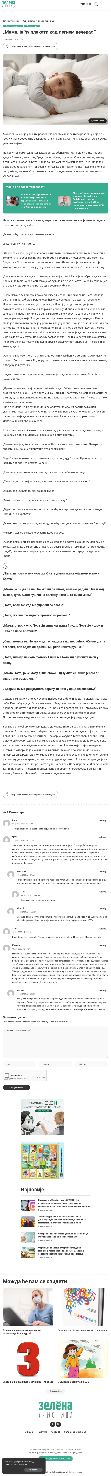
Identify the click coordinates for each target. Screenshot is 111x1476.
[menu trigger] (104, 4)
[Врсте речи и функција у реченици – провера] (28, 1359)
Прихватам (33, 1470)
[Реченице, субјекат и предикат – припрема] (83, 1307)
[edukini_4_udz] (42, 1160)
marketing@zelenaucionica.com (55, 1458)
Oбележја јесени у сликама (73, 1382)
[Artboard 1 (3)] (42, 1117)
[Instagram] (58, 1424)
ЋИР (83, 4)
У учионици (32, 26)
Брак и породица (13, 26)
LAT (89, 4)
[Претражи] (96, 4)
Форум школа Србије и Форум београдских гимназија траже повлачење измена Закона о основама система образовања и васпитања (61, 1251)
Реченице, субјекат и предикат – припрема (82, 1330)
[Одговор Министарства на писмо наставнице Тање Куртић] (28, 1307)
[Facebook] (52, 1424)
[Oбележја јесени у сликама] (83, 1359)
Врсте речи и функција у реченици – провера (28, 1382)
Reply (103, 820)
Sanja (10, 39)
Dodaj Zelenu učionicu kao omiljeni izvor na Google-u (32, 46)
